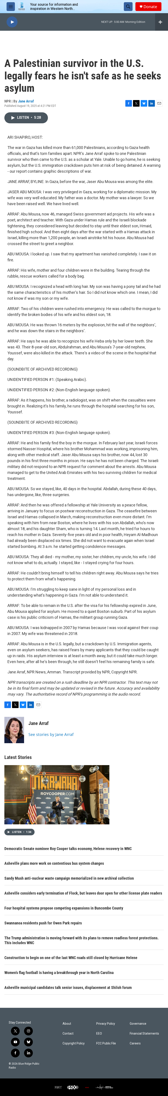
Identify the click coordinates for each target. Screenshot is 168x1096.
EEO (99, 1033)
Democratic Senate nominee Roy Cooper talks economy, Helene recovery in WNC (68, 848)
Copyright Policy (74, 1043)
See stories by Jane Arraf (51, 734)
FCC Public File (106, 1043)
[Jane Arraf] (14, 730)
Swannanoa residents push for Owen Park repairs (43, 923)
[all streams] (161, 22)
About (67, 1023)
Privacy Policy (105, 1023)
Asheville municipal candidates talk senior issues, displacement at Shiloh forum (68, 987)
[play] (12, 22)
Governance (138, 1023)
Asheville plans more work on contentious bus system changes (54, 863)
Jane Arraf (26, 101)
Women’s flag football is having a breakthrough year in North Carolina (59, 972)
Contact (68, 1033)
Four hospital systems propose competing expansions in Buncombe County (63, 908)
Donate (150, 6)
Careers (135, 1043)
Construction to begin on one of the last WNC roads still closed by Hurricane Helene (70, 957)
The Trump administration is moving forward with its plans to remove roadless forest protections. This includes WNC (81, 940)
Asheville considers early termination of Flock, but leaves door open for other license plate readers (83, 893)
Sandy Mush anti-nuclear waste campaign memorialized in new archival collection (69, 878)
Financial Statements (144, 1033)
